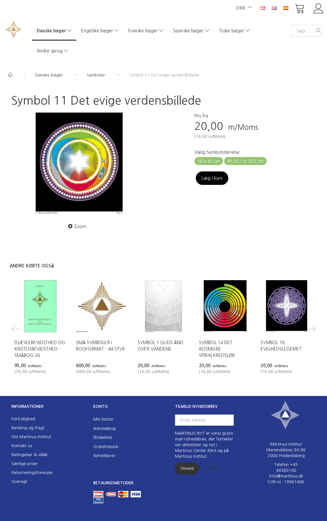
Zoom (80, 226)
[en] (274, 7)
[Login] (318, 8)
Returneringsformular (32, 472)
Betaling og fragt (27, 428)
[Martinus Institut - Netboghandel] (13, 28)
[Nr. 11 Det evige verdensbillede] (79, 163)
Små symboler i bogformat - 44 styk (100, 345)
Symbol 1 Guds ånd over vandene (160, 345)
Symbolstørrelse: (217, 152)
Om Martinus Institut (31, 437)
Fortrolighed (23, 419)
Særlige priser (24, 464)
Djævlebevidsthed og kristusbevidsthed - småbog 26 (39, 349)
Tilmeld (187, 468)
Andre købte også (32, 266)
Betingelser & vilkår (29, 455)
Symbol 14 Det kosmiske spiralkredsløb (217, 349)
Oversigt (19, 481)
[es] (286, 7)
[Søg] (318, 31)
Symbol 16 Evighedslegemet (281, 345)
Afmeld (212, 468)
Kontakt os (21, 446)
